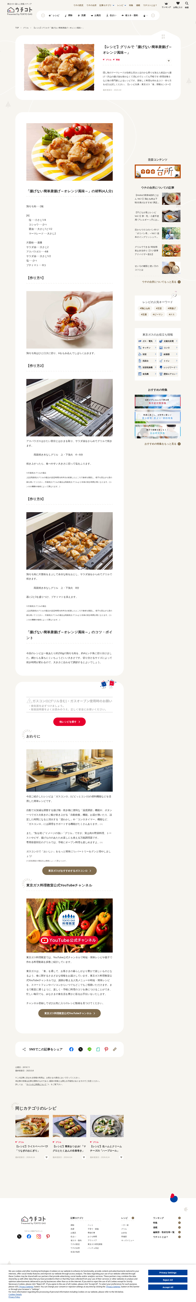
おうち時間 (92, 1236)
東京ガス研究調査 (95, 1244)
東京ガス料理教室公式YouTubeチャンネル (68, 1013)
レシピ (120, 5)
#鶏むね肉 (145, 308)
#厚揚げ (172, 308)
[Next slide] (153, 15)
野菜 (118, 59)
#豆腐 (144, 314)
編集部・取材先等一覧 (164, 1232)
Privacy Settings (167, 1272)
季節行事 (91, 1232)
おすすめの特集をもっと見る (160, 443)
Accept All (168, 1287)
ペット (90, 1225)
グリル (108, 59)
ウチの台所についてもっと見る (159, 281)
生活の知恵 (75, 1252)
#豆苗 (159, 308)
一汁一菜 (125, 1225)
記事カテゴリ (105, 5)
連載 (138, 5)
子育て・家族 (93, 1229)
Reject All (168, 1279)
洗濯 (83, 15)
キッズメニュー (127, 1240)
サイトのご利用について (36, 1084)
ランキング (158, 1217)
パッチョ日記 (93, 1248)
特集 (131, 5)
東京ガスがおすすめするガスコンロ (68, 870)
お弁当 (124, 1232)
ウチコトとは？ (150, 5)
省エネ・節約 (131, 15)
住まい (113, 15)
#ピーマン (158, 314)
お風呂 (97, 15)
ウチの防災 (75, 1244)
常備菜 (124, 1236)
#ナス (172, 314)
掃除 (70, 15)
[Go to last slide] (43, 15)
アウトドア (92, 1240)
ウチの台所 (75, 1248)
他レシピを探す (68, 721)
